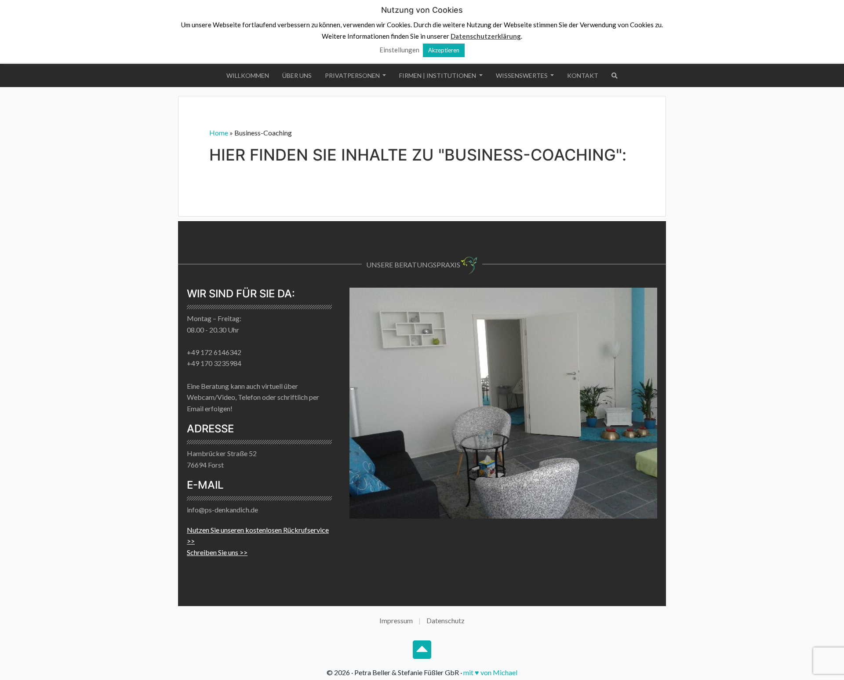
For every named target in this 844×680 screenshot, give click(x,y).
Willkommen (247, 75)
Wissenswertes (522, 75)
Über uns (297, 75)
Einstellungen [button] (399, 50)
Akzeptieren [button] (443, 50)
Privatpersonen (353, 75)
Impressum (396, 620)
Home (218, 132)
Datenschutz (445, 620)
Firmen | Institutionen (438, 75)
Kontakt (582, 75)
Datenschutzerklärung (486, 36)
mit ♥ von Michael (490, 672)
